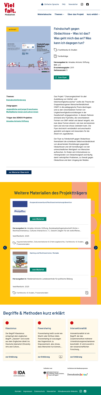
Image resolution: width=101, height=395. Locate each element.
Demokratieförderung (16, 100)
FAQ (63, 4)
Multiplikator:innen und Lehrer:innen (22, 112)
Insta (82, 4)
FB (87, 4)
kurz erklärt (92, 14)
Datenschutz (39, 391)
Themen (58, 14)
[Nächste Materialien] (96, 248)
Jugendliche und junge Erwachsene (22, 109)
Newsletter (73, 4)
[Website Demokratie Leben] (77, 373)
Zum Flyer (62, 77)
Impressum (27, 391)
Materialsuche (44, 14)
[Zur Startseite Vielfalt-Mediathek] (10, 9)
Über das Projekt (76, 14)
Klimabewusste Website (68, 391)
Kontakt (18, 391)
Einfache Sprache (51, 4)
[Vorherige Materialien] (5, 248)
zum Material (38, 219)
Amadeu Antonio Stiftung (17, 121)
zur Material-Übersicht (19, 172)
